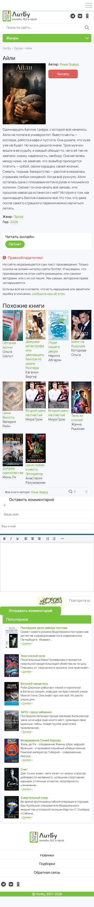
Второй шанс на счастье (36, 412)
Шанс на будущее (78, 343)
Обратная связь (47, 872)
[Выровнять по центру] (32, 539)
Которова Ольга (78, 352)
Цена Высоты (8, 415)
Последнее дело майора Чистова (44, 628)
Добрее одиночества (13, 470)
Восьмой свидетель (34, 684)
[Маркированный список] (47, 539)
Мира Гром (34, 419)
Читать (63, 74)
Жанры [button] (12, 37)
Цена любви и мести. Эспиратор (35, 469)
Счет (24, 769)
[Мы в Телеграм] (72, 15)
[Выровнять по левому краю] (26, 539)
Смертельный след (34, 798)
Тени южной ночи (33, 656)
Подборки (47, 863)
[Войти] (5, 5)
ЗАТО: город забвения (36, 712)
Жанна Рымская (77, 426)
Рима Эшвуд (69, 64)
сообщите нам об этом (48, 294)
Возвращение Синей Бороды (41, 740)
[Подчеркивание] (17, 539)
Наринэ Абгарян (54, 357)
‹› (27, 643)
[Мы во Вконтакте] (80, 15)
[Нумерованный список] (54, 539)
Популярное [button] (17, 619)
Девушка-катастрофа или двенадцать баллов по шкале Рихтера (35, 354)
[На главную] (20, 16)
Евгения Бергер (32, 374)
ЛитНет (55, 269)
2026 (14, 222)
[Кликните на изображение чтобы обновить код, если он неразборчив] (50, 601)
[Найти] (87, 27)
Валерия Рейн (9, 423)
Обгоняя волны (9, 345)
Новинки (47, 855)
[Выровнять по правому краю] (39, 539)
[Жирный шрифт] (4, 539)
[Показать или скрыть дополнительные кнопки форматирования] (62, 539)
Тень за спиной (77, 417)
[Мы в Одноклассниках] (87, 15)
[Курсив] (11, 539)
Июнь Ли (9, 477)
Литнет (15, 244)
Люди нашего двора (54, 346)
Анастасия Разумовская (35, 480)
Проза (18, 48)
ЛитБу (7, 48)
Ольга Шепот (8, 353)
